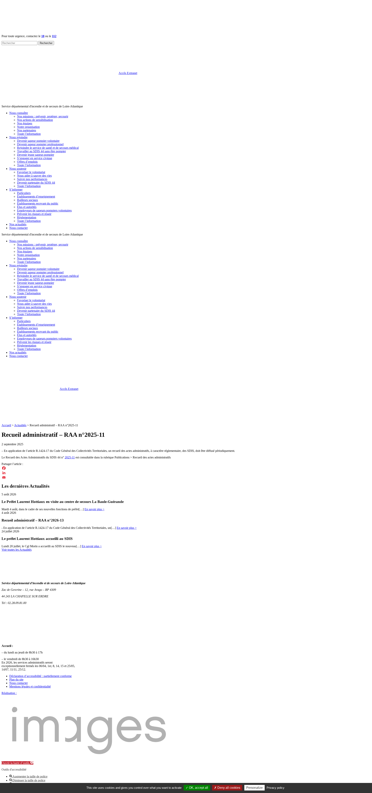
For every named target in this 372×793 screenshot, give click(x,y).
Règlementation (26, 217)
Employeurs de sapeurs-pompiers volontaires (44, 210)
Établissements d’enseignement (36, 196)
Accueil (6, 425)
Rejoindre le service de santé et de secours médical (48, 147)
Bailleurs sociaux (27, 200)
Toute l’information (29, 133)
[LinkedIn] (186, 472)
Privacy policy (275, 787)
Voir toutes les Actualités (17, 549)
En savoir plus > (94, 509)
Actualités (20, 425)
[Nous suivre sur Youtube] (266, 102)
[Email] (186, 477)
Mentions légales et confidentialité (30, 686)
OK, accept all (198, 787)
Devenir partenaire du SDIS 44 (36, 182)
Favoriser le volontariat (31, 172)
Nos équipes (24, 123)
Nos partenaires (26, 130)
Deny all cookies (228, 787)
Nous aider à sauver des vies (34, 175)
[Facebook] (186, 468)
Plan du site (16, 679)
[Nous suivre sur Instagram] (89, 102)
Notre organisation (28, 126)
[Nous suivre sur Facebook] (31, 102)
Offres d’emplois (27, 161)
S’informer (15, 189)
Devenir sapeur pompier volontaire (38, 140)
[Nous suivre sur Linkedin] (148, 102)
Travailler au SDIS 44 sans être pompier (41, 151)
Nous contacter (18, 228)
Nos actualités (17, 224)
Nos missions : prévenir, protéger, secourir (42, 116)
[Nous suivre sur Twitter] (90, 418)
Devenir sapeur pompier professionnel (40, 144)
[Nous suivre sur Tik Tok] (207, 102)
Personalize (254, 787)
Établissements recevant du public (37, 203)
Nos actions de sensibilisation (35, 120)
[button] (17, 763)
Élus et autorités (26, 207)
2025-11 (70, 457)
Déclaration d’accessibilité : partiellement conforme (40, 676)
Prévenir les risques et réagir (34, 214)
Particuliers (24, 193)
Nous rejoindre (18, 137)
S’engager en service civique (34, 158)
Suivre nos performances (32, 179)
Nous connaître (18, 113)
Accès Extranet (69, 389)
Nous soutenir (17, 168)
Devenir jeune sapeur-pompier (35, 154)
